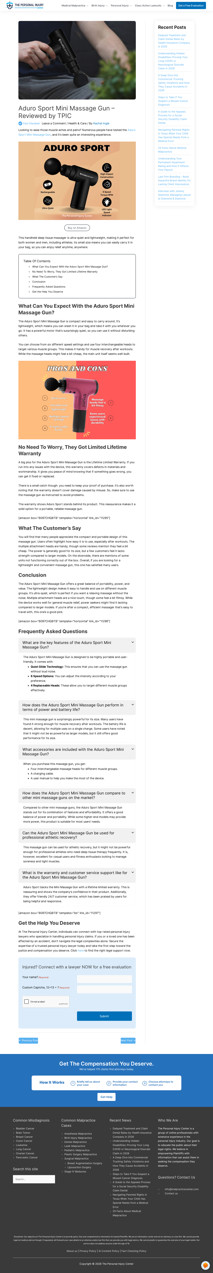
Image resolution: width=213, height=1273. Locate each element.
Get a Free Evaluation (191, 5)
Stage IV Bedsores (75, 1171)
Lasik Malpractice (74, 1146)
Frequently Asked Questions (48, 286)
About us (72, 1251)
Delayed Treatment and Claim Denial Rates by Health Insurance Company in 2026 (132, 1132)
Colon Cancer (24, 1140)
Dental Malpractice (75, 1141)
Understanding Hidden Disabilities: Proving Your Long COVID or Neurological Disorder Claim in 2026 (173, 61)
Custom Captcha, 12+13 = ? (46, 987)
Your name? (35, 977)
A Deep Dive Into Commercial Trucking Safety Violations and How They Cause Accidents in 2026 (174, 83)
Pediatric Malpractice (77, 1150)
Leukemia (21, 1145)
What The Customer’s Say (47, 276)
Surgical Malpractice (76, 1158)
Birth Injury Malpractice (78, 1137)
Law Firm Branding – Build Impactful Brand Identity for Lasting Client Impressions (174, 180)
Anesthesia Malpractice (78, 1133)
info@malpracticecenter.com (182, 1189)
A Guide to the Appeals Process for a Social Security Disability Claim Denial (131, 1186)
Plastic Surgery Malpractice (80, 1154)
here (81, 950)
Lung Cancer (23, 1149)
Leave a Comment (54, 123)
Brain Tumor (23, 1132)
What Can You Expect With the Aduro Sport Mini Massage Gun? (70, 266)
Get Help (106, 1097)
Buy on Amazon (77, 227)
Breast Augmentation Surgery (85, 1163)
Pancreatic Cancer (27, 1157)
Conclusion (38, 281)
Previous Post (28, 1040)
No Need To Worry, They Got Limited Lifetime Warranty (65, 271)
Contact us (171, 1193)
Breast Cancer (24, 1136)
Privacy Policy (88, 1251)
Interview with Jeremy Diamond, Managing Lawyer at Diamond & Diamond (174, 194)
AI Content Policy (109, 1251)
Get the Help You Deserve (47, 291)
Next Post (128, 1040)
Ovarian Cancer (25, 1153)
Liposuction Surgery (79, 1167)
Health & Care (77, 123)
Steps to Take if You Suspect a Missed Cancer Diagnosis (173, 101)
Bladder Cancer (25, 1128)
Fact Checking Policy (133, 1251)
